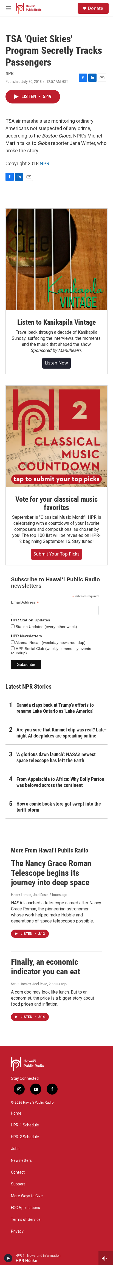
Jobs (15, 1149)
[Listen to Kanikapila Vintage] (56, 259)
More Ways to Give (27, 1196)
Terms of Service (26, 1220)
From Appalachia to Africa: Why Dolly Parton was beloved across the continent (60, 782)
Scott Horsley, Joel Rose (29, 984)
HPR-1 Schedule (25, 1125)
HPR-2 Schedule (25, 1137)
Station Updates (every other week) (46, 626)
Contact (18, 1172)
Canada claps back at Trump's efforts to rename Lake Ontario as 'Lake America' (55, 708)
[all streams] (105, 1258)
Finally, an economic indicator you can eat (45, 966)
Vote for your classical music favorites (56, 503)
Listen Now (56, 363)
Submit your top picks (56, 554)
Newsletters (21, 1161)
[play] (8, 1258)
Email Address (25, 602)
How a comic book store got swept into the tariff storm (58, 807)
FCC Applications (25, 1208)
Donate (95, 8)
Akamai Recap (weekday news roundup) (50, 642)
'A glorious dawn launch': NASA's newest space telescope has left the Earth (56, 757)
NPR (44, 163)
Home (16, 1113)
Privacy (17, 1231)
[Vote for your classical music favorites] (56, 436)
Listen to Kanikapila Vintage (56, 322)
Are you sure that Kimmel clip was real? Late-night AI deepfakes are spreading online (61, 733)
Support (18, 1184)
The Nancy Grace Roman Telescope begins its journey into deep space (51, 873)
